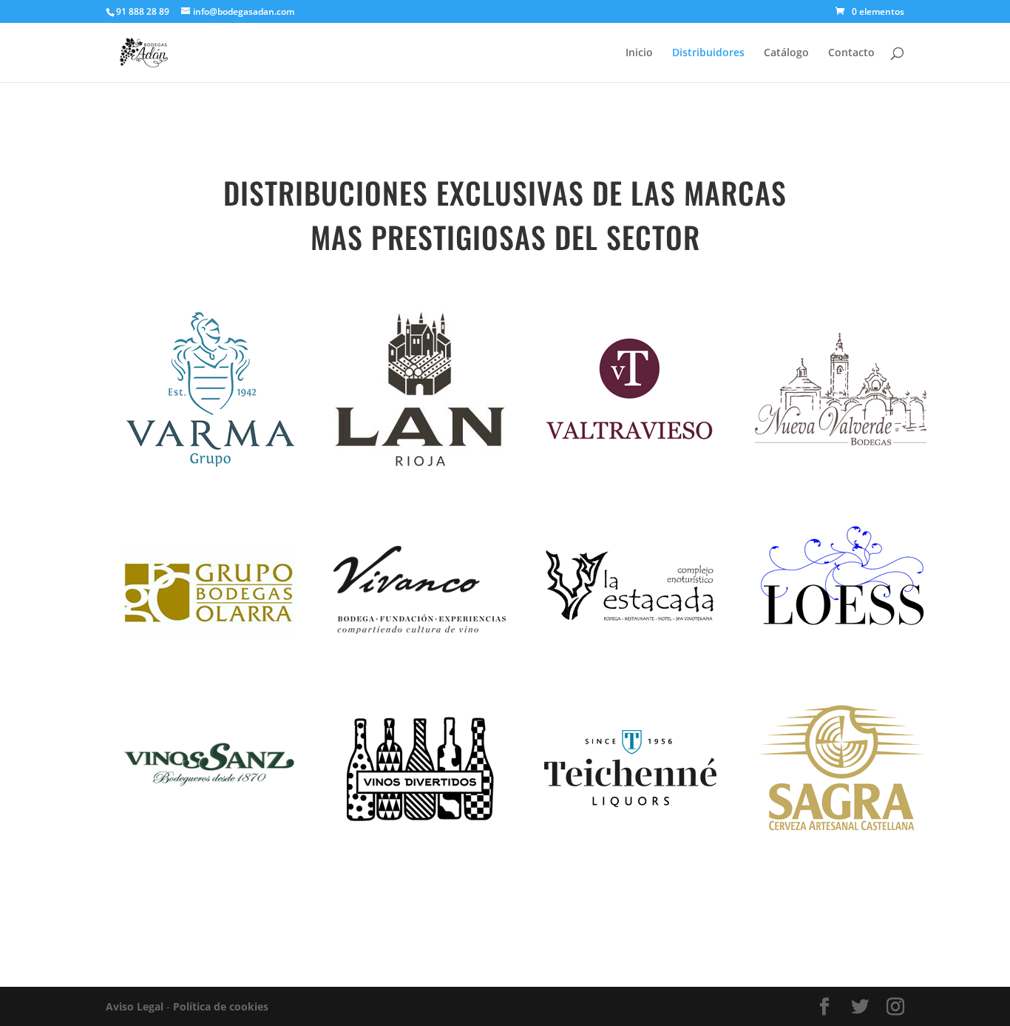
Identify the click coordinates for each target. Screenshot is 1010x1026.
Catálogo (786, 53)
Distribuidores (708, 53)
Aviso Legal (134, 1006)
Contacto (851, 53)
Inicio (639, 53)
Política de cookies (220, 1006)
